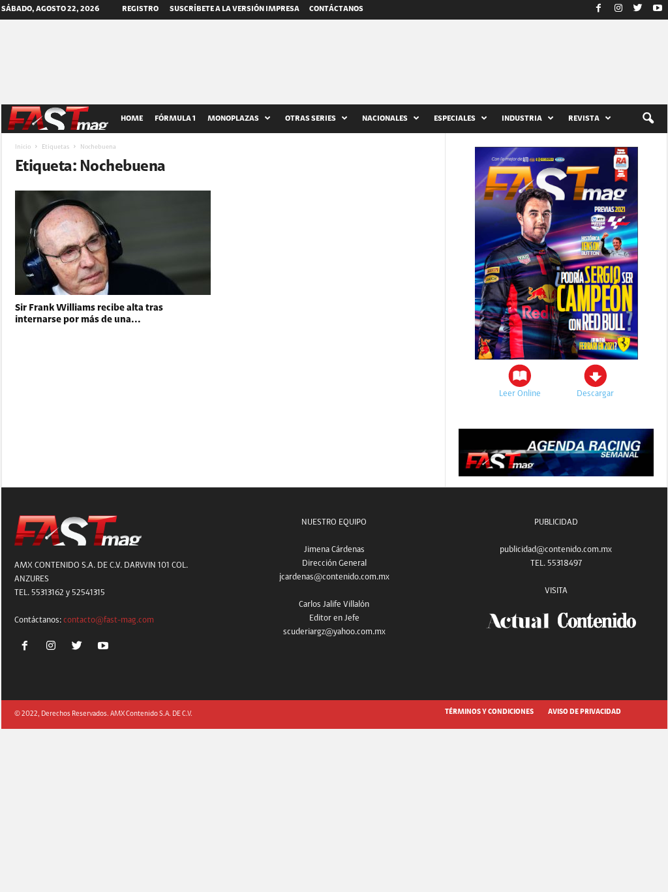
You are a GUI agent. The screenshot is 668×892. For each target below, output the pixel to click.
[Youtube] (657, 10)
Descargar (595, 394)
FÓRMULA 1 (175, 119)
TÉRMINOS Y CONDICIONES (489, 712)
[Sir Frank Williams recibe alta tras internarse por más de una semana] (113, 243)
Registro (140, 9)
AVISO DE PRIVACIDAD (584, 712)
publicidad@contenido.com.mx (556, 550)
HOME (132, 119)
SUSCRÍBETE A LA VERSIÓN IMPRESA (234, 9)
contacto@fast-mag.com (108, 620)
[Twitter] (638, 10)
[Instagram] (618, 10)
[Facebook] (599, 10)
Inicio (23, 147)
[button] (647, 118)
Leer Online (520, 394)
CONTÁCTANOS (336, 9)
